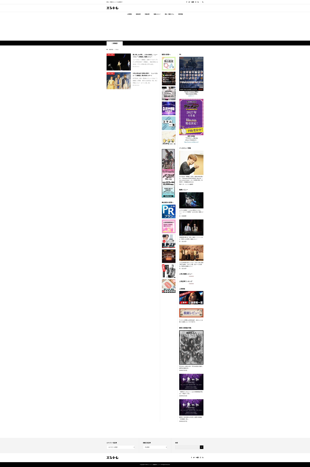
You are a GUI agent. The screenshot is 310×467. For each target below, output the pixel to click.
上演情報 (129, 14)
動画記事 (138, 14)
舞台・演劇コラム (169, 14)
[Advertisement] (155, 28)
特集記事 (147, 14)
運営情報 (180, 14)
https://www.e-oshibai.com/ (191, 142)
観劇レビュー (157, 14)
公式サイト (191, 95)
